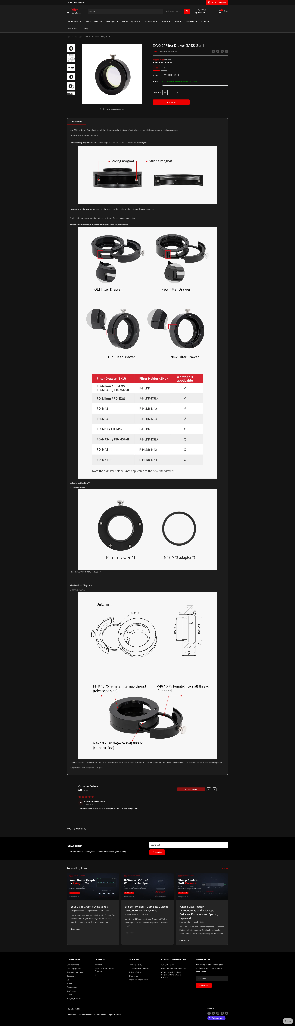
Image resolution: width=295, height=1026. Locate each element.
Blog (86, 29)
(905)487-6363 (167, 965)
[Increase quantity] (177, 92)
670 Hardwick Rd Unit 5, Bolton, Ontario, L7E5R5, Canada (171, 975)
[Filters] (208, 789)
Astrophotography (130, 21)
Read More (75, 929)
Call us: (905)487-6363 (76, 2)
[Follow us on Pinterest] (222, 1013)
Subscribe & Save (219, 2)
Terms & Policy (135, 965)
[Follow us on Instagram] (217, 1013)
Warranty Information (138, 980)
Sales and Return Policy (139, 968)
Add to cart (172, 102)
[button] (158, 60)
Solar (177, 21)
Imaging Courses (74, 998)
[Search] (187, 11)
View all (225, 868)
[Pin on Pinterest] (217, 51)
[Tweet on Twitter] (222, 51)
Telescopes (110, 21)
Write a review (191, 789)
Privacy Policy (135, 972)
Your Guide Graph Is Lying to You (89, 906)
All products (78, 37)
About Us (99, 965)
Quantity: (157, 92)
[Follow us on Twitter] (213, 1013)
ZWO (155, 51)
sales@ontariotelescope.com (173, 968)
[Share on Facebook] (213, 51)
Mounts (164, 21)
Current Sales (72, 21)
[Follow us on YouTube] (226, 1013)
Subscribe (157, 852)
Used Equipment (92, 21)
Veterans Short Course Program (104, 969)
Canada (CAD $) (74, 1009)
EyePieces (190, 21)
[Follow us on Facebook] (209, 1013)
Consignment (73, 965)
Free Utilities (72, 29)
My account (200, 12)
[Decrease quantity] (165, 92)
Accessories (149, 21)
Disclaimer (134, 976)
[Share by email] (226, 51)
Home (69, 37)
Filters (203, 21)
